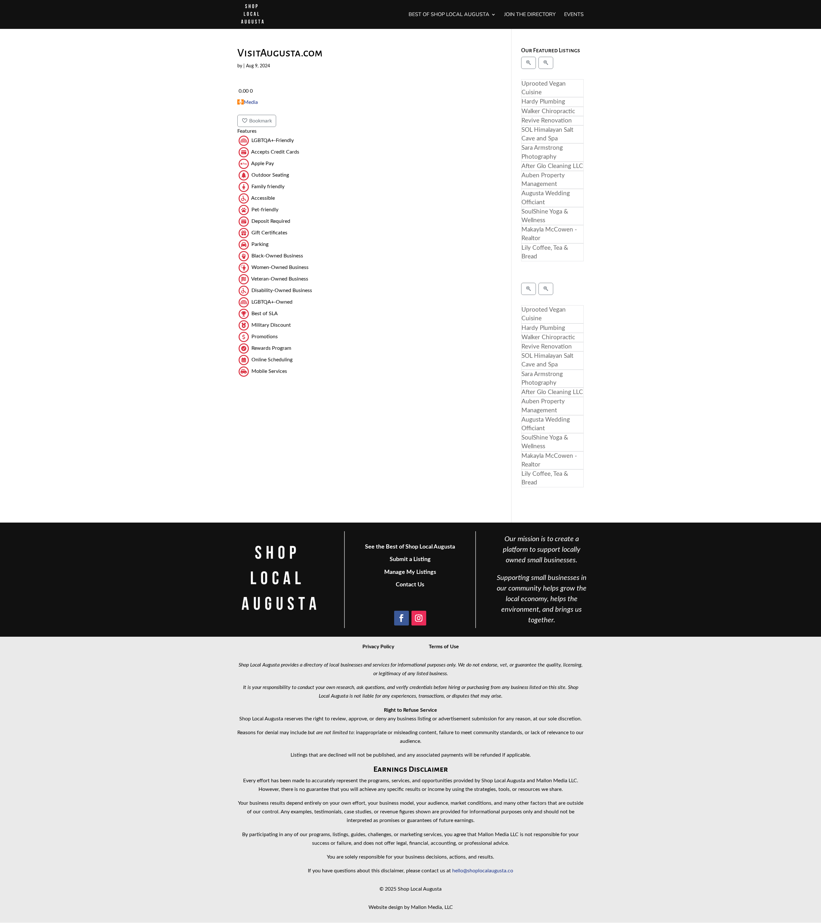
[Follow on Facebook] (401, 618)
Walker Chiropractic (548, 111)
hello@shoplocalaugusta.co (482, 870)
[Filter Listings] (528, 63)
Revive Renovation (546, 121)
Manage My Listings (410, 572)
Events (574, 15)
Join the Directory (530, 15)
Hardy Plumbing (543, 102)
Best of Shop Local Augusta (449, 15)
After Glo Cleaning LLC (552, 166)
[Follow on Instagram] (418, 618)
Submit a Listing (410, 559)
